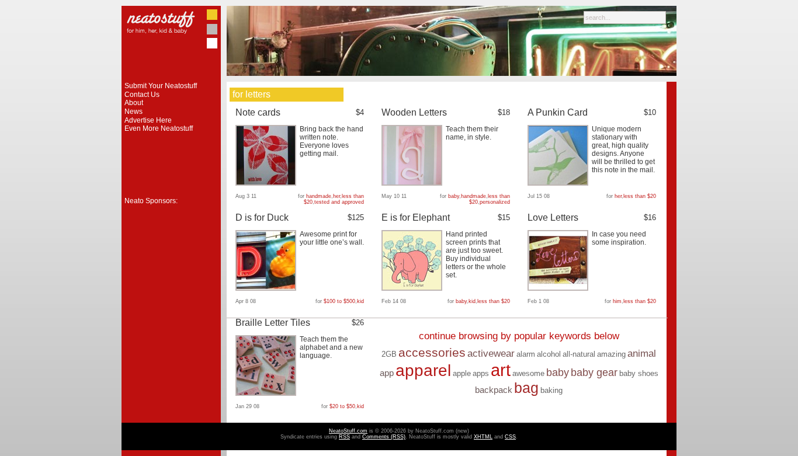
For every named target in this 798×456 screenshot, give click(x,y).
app (387, 373)
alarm (525, 354)
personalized (495, 202)
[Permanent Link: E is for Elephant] (413, 288)
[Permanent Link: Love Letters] (559, 288)
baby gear (594, 372)
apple (462, 373)
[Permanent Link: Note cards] (267, 183)
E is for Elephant (415, 217)
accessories (432, 353)
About (133, 103)
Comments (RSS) (383, 437)
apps (481, 373)
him (617, 301)
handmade (318, 196)
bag (526, 388)
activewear (491, 353)
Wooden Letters (414, 112)
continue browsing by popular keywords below (519, 336)
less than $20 (639, 196)
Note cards (257, 112)
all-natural (579, 354)
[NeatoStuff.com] (171, 79)
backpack (493, 390)
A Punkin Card (558, 112)
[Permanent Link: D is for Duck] (267, 288)
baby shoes (638, 373)
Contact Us (141, 94)
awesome (528, 373)
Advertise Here (148, 120)
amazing (611, 354)
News (133, 111)
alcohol (549, 354)
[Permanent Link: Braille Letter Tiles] (267, 393)
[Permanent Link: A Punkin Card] (559, 183)
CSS (510, 437)
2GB (389, 354)
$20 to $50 (342, 406)
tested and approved (339, 202)
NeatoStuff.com (348, 431)
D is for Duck (262, 217)
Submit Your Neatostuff (160, 86)
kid (360, 301)
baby (453, 196)
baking (551, 390)
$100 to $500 (339, 301)
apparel (423, 370)
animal (641, 353)
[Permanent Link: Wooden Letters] (413, 183)
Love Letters (553, 217)
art (501, 370)
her (336, 196)
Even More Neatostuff (158, 128)
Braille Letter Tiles (272, 323)
